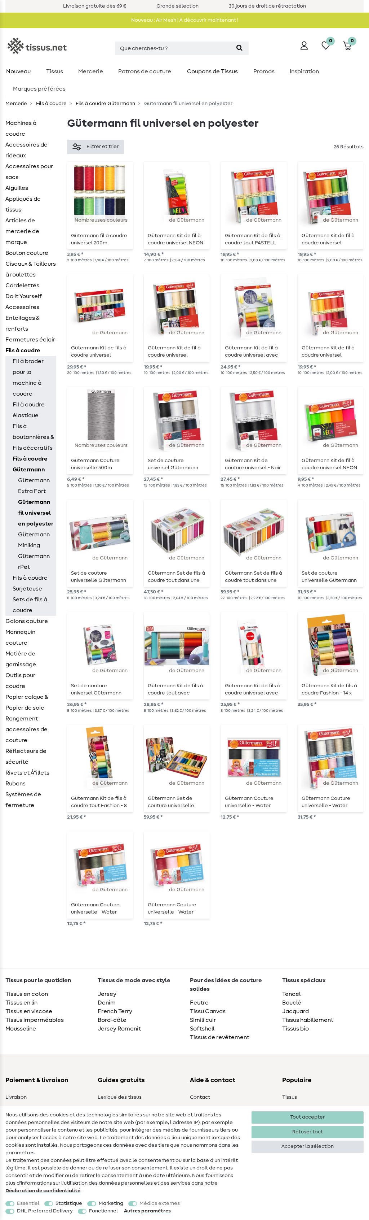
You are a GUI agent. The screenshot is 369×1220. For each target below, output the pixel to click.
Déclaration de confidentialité (42, 1190)
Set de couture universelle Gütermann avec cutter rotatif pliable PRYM (98, 577)
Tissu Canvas (208, 1011)
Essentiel (28, 1203)
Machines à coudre (20, 128)
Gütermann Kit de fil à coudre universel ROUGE (328, 351)
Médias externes (159, 1203)
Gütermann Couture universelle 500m (95, 464)
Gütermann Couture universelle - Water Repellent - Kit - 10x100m (326, 802)
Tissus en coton (26, 994)
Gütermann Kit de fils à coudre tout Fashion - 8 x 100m (99, 802)
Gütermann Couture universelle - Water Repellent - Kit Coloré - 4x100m (176, 908)
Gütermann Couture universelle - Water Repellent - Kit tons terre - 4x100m (95, 908)
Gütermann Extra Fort (34, 486)
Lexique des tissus (120, 1097)
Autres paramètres (147, 1211)
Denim (107, 1003)
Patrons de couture (144, 71)
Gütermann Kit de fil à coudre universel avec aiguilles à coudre (251, 351)
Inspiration (304, 71)
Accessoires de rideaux (26, 150)
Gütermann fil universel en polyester (35, 513)
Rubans (15, 784)
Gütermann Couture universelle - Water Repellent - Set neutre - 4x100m (253, 802)
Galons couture (26, 621)
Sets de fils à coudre (30, 605)
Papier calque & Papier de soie (26, 702)
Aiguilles (16, 188)
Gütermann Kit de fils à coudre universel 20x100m (98, 351)
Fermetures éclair (30, 340)
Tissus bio (295, 1029)
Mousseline (20, 1029)
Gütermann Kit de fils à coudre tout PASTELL (252, 239)
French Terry (115, 1011)
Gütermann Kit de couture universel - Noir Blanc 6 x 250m (253, 464)
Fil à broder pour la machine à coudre (28, 377)
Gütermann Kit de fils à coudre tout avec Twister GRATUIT (175, 689)
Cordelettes (22, 285)
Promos (264, 71)
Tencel (291, 994)
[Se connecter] (304, 45)
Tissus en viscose (28, 1011)
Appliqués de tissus (23, 204)
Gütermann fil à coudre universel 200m (99, 239)
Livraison (16, 1097)
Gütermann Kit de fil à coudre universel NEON (175, 239)
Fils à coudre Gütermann (105, 103)
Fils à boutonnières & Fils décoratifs (33, 437)
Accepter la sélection (307, 1146)
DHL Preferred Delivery (45, 1211)
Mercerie (90, 71)
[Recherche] (239, 48)
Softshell (202, 1029)
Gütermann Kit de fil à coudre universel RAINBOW (328, 239)
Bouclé (291, 1003)
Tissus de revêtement (219, 1037)
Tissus (54, 71)
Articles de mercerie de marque (22, 231)
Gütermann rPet (34, 561)
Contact (200, 1097)
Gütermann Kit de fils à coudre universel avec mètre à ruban (252, 689)
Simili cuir (203, 1020)
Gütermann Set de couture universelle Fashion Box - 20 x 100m (176, 802)
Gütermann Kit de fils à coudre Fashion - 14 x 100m (329, 689)
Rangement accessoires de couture (26, 729)
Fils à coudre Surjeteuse (30, 583)
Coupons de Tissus (212, 71)
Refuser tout (307, 1131)
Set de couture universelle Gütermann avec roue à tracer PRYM (329, 577)
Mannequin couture (20, 637)
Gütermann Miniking (34, 540)
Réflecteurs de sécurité (25, 756)
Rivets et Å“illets (27, 773)
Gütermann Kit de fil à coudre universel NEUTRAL (174, 351)
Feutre (199, 1003)
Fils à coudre (51, 103)
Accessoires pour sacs (29, 172)
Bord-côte (112, 1020)
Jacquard (295, 1011)
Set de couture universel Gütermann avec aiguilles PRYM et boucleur (98, 689)
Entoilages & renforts (22, 323)
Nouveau (18, 71)
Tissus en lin (21, 1003)
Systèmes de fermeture (23, 800)
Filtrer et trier (102, 146)
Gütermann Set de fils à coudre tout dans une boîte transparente (176, 577)
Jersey (107, 994)
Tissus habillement (307, 1020)
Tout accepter (307, 1117)
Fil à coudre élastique (29, 410)
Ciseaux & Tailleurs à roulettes (30, 269)
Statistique (68, 1203)
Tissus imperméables (34, 1020)
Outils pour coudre (20, 680)
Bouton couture (26, 253)
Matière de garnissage (20, 659)
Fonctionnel (103, 1211)
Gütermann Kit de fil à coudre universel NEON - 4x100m (329, 464)
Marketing (111, 1203)
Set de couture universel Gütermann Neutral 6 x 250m (173, 464)
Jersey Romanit (119, 1029)
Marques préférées (39, 89)
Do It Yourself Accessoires (23, 301)
